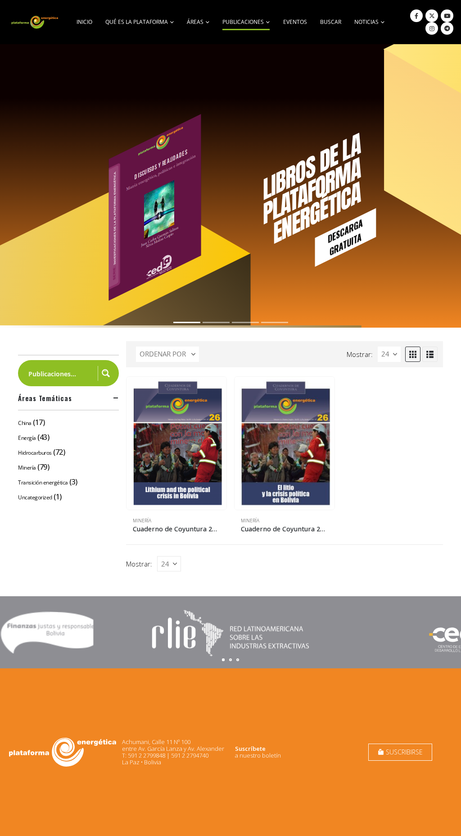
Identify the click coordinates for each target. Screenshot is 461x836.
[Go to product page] (176, 443)
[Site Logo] (35, 22)
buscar (330, 22)
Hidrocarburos (35, 453)
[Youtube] (447, 15)
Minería (142, 520)
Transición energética (43, 482)
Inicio (84, 22)
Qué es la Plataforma (136, 22)
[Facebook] (416, 15)
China (25, 423)
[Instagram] (431, 28)
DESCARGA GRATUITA (345, 237)
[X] (431, 15)
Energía (27, 438)
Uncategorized (35, 497)
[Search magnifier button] (105, 373)
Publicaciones (243, 22)
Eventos (295, 22)
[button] (412, 354)
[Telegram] (447, 28)
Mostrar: (360, 354)
